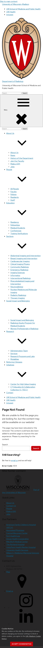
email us (14, 460)
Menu (6, 110)
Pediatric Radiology (18, 295)
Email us (9, 591)
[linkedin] (26, 624)
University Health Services (17, 550)
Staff (12, 200)
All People (14, 189)
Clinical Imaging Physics (20, 264)
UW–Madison (15, 4)
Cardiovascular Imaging (20, 261)
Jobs (12, 166)
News (12, 155)
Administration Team (19, 351)
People (9, 508)
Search (5, 444)
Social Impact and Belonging (22, 320)
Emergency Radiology (19, 270)
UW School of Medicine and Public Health (23, 9)
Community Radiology (19, 267)
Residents (14, 197)
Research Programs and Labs (22, 356)
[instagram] (26, 607)
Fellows (13, 194)
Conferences (15, 230)
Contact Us (11, 506)
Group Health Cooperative (17, 539)
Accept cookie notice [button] (21, 644)
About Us (14, 152)
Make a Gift (15, 164)
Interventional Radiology (20, 278)
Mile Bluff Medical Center (17, 541)
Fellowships (15, 225)
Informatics (15, 275)
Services (13, 353)
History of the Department (21, 158)
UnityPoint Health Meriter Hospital (20, 547)
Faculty (13, 191)
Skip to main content (8, 1)
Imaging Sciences (17, 272)
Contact (9, 392)
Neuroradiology (16, 287)
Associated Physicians (15, 530)
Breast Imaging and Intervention (23, 258)
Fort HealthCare (13, 536)
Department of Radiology (12, 81)
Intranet (9, 14)
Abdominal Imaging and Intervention (25, 255)
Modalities (14, 359)
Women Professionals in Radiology (24, 328)
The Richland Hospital (15, 544)
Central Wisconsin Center (17, 533)
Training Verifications (19, 233)
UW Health (10, 12)
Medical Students (17, 228)
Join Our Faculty (17, 161)
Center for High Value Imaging (23, 384)
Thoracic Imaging (17, 298)
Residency (14, 222)
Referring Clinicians (14, 362)
